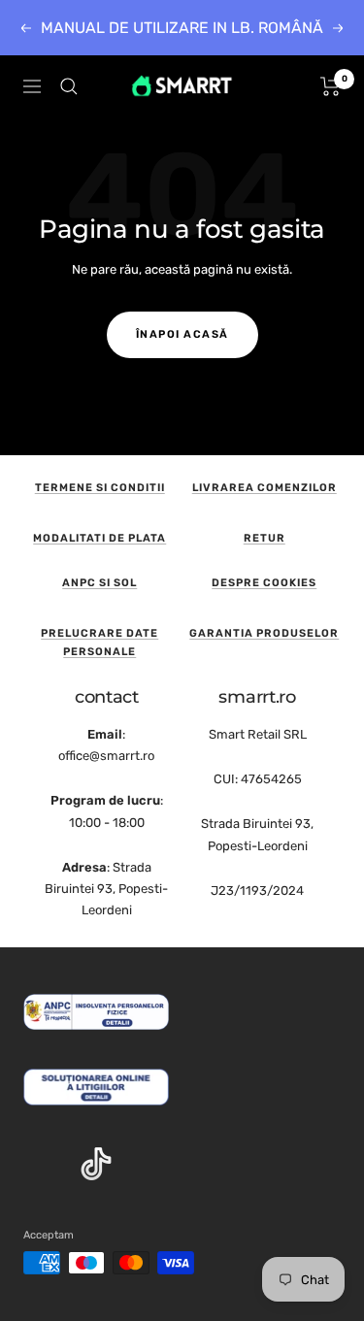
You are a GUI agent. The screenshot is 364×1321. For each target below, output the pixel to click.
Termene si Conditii (100, 487)
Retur (264, 538)
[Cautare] (69, 86)
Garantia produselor (264, 633)
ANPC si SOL (99, 583)
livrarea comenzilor (264, 487)
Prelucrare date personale (99, 643)
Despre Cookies (264, 583)
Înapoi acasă (182, 334)
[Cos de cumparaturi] (330, 86)
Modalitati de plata (99, 538)
